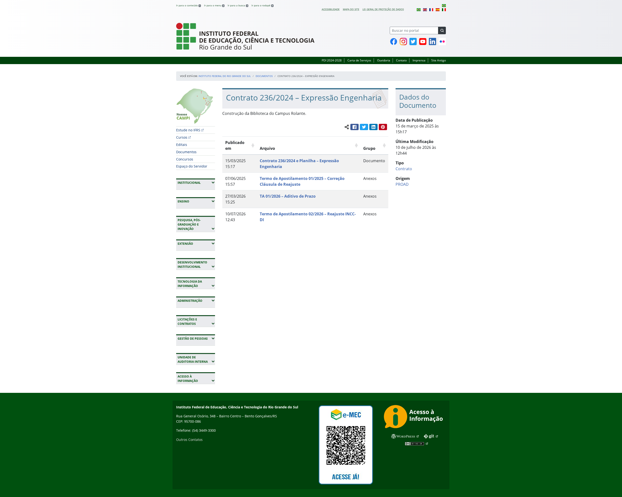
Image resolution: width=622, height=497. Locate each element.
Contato (401, 60)
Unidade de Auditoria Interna (196, 359)
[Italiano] (444, 9)
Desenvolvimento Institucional (196, 264)
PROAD (402, 184)
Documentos (264, 76)
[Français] (431, 9)
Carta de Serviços (359, 60)
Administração (196, 300)
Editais (181, 144)
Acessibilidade (331, 9)
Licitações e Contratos (196, 321)
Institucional (196, 182)
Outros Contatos (189, 439)
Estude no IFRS (188, 130)
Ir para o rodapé (262, 5)
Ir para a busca (238, 5)
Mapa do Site (351, 9)
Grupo (369, 148)
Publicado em (234, 145)
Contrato (404, 168)
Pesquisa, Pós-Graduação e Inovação (196, 224)
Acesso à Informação (196, 378)
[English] (425, 9)
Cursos (181, 137)
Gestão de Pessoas (196, 338)
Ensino (196, 201)
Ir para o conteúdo (188, 5)
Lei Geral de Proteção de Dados (383, 9)
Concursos (184, 159)
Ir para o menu (214, 5)
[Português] (444, 5)
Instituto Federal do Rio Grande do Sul (225, 76)
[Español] (438, 9)
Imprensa (419, 60)
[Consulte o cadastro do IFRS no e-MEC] (346, 444)
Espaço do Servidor (191, 166)
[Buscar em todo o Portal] (442, 30)
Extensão (196, 243)
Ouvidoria (383, 60)
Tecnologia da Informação (196, 283)
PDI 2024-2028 (332, 60)
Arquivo (267, 148)
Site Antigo (438, 60)
